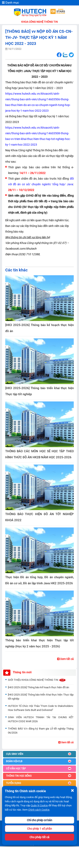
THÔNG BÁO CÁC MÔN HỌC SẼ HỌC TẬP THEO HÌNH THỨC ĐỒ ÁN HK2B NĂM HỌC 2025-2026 (39, 454)
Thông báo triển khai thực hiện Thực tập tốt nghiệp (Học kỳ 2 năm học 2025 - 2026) (39, 643)
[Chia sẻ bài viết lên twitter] (71, 54)
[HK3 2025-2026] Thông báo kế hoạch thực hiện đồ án (39, 328)
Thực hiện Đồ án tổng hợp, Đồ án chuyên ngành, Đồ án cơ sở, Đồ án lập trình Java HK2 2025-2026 (39, 580)
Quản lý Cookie (39, 805)
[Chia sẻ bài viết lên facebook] (59, 54)
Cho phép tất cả (39, 837)
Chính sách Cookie (38, 809)
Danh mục (12, 2)
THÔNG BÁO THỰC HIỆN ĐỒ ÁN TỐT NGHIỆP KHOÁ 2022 (39, 517)
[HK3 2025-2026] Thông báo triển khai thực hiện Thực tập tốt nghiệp (39, 391)
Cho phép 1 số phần (39, 828)
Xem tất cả (67, 659)
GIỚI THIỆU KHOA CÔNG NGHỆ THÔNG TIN (33, 679)
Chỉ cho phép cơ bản (39, 820)
